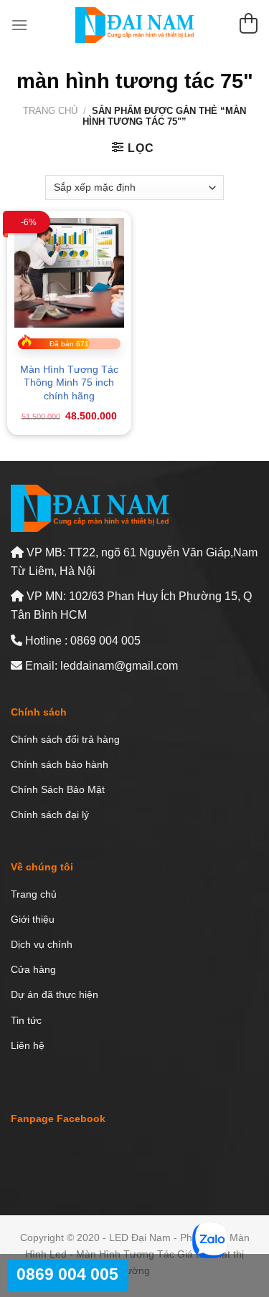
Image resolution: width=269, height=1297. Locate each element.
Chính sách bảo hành (59, 764)
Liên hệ (27, 1045)
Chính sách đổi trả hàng (65, 739)
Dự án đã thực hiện (54, 994)
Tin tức (26, 1020)
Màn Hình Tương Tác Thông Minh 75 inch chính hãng (69, 382)
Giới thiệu (33, 919)
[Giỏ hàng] (248, 25)
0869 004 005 (67, 1274)
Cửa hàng (33, 969)
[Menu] (19, 24)
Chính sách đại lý (50, 814)
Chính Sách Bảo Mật (58, 789)
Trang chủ (50, 110)
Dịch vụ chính (41, 944)
